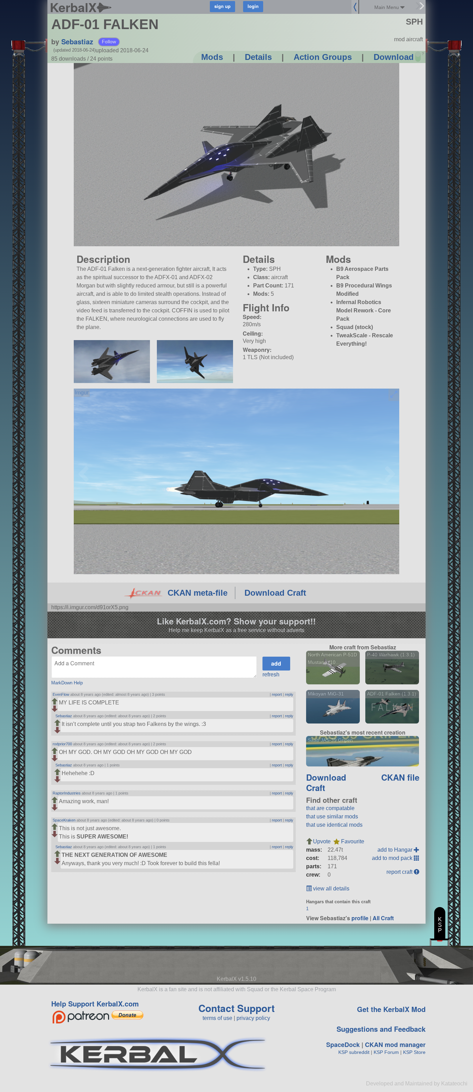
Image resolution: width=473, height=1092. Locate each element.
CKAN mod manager (395, 1044)
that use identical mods (334, 825)
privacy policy (253, 1018)
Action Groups (323, 57)
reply (289, 694)
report (277, 694)
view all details (330, 888)
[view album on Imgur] (82, 393)
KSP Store (414, 1052)
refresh (270, 674)
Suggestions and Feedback (381, 1029)
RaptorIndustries (67, 793)
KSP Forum (386, 1052)
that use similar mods (332, 816)
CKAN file (400, 777)
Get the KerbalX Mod (391, 1009)
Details (258, 57)
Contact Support (236, 1008)
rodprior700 (62, 744)
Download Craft (275, 592)
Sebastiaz (77, 41)
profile (359, 918)
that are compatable (330, 808)
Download (394, 57)
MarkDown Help (67, 682)
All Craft (383, 918)
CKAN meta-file (197, 592)
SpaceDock (343, 1044)
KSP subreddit (353, 1052)
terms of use (217, 1018)
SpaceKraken (64, 820)
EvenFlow (61, 694)
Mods (212, 57)
